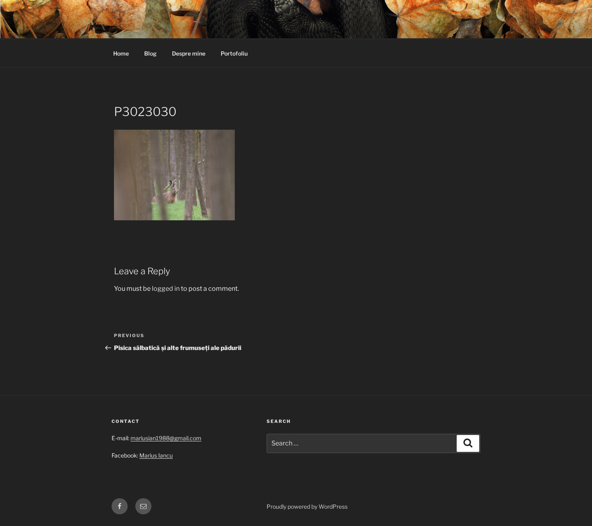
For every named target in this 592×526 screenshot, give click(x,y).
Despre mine (188, 53)
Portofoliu (234, 53)
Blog (150, 53)
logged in (166, 288)
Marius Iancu (156, 455)
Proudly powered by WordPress (307, 506)
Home (121, 53)
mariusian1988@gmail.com (165, 438)
